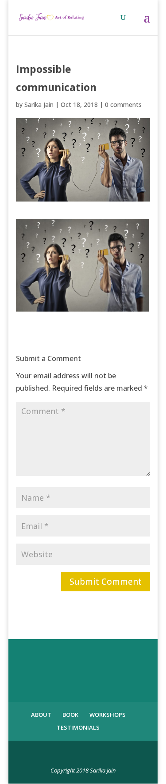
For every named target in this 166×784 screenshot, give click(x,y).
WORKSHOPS (107, 715)
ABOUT (41, 715)
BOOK (70, 715)
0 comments (123, 104)
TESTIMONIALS (78, 727)
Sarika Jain (39, 104)
